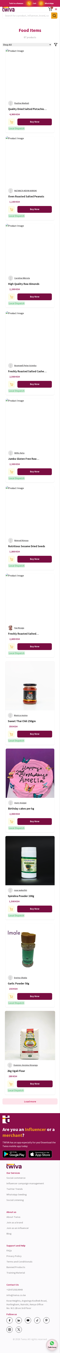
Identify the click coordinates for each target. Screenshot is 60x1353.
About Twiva (13, 1216)
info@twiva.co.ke (16, 1295)
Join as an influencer (17, 1228)
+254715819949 (14, 1289)
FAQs (9, 1250)
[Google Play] (14, 1154)
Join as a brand (14, 1222)
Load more (30, 1101)
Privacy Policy (14, 1256)
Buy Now (34, 121)
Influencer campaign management (25, 1183)
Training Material (15, 1272)
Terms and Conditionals (19, 1261)
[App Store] (40, 1154)
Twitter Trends (14, 1188)
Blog (8, 1233)
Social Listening (15, 1200)
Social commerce (15, 1177)
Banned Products (15, 1267)
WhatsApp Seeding (16, 1194)
